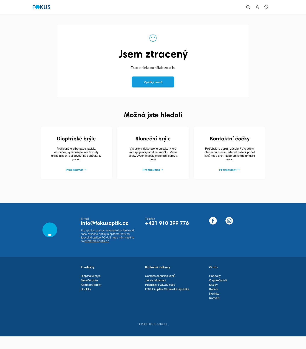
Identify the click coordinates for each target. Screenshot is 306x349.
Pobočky (215, 275)
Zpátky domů (153, 82)
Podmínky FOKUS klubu (160, 284)
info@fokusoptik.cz (104, 223)
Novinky (214, 293)
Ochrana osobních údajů (160, 275)
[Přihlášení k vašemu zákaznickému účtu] (257, 7)
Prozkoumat (74, 169)
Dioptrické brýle (91, 275)
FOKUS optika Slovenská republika (167, 289)
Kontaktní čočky (91, 284)
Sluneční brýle (89, 280)
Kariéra (213, 289)
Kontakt (214, 298)
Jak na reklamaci (155, 280)
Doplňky (86, 289)
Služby (213, 284)
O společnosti (218, 280)
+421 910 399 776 (167, 223)
